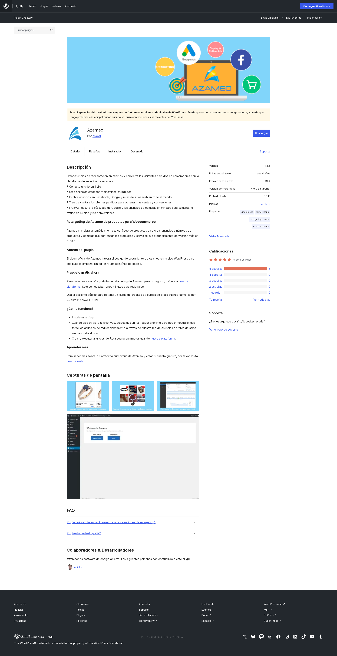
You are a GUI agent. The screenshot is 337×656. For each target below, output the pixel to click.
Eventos (206, 609)
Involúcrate (207, 604)
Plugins (81, 615)
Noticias (18, 609)
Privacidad (20, 620)
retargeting (256, 219)
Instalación (115, 151)
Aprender (144, 604)
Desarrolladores (148, 615)
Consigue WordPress (316, 6)
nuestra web (75, 361)
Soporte (265, 151)
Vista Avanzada (219, 236)
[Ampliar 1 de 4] (104, 386)
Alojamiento (21, 615)
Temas (80, 609)
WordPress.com (274, 604)
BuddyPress (272, 620)
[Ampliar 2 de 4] (149, 386)
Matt (268, 609)
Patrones (82, 620)
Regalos (207, 620)
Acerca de (20, 604)
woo (266, 219)
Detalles (75, 151)
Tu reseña (215, 299)
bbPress (270, 615)
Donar (206, 615)
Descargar (261, 133)
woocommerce (261, 226)
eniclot (96, 136)
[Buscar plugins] (51, 30)
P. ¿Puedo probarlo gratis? (84, 533)
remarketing (262, 212)
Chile (50, 637)
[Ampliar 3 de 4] (194, 386)
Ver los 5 (265, 204)
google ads (247, 212)
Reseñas (94, 151)
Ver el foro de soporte (223, 329)
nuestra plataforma (163, 338)
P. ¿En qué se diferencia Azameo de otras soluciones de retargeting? (111, 522)
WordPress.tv (148, 620)
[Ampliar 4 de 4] (194, 419)
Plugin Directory (23, 17)
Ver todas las (261, 299)
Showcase (83, 604)
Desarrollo (137, 151)
